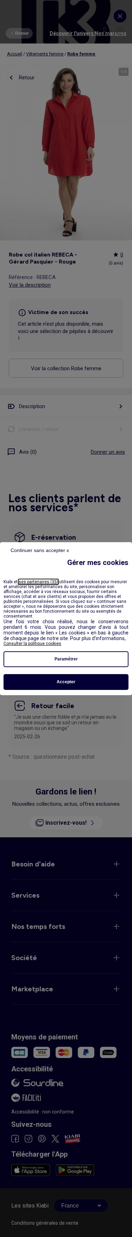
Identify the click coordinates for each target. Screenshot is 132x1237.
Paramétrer (66, 659)
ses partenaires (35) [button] (38, 581)
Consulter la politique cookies (32, 643)
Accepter (66, 681)
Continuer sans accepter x (40, 550)
